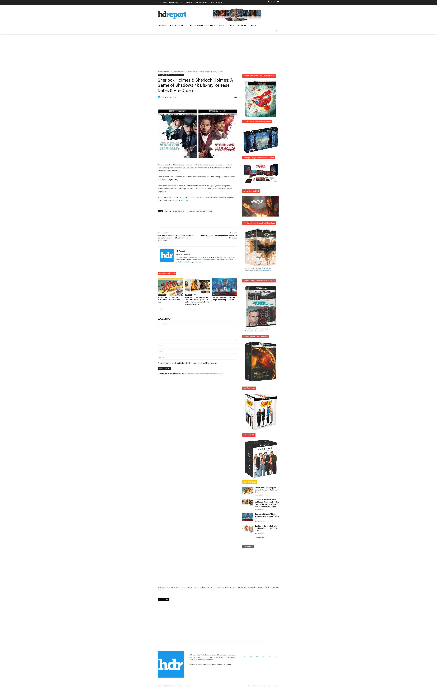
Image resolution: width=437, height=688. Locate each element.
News (169, 75)
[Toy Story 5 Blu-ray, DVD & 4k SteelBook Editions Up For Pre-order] (247, 529)
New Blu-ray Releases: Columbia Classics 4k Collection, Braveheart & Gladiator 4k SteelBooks (176, 237)
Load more (260, 538)
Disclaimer (268, 686)
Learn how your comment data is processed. (205, 374)
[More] (217, 103)
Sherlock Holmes (178, 211)
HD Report (166, 97)
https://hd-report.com (183, 254)
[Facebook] (268, 1)
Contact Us (258, 686)
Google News (202, 259)
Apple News (188, 262)
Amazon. (199, 198)
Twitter (180, 262)
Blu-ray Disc (167, 72)
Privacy (276, 686)
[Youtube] (278, 1)
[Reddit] (263, 656)
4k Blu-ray (167, 211)
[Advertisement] (218, 51)
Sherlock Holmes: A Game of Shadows (199, 211)
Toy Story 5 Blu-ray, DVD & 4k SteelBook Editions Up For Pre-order (266, 528)
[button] (276, 31)
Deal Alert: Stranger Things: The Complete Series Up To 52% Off (267, 516)
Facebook (199, 262)
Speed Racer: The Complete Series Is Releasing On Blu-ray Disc (169, 300)
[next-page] (162, 309)
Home (160, 72)
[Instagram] (271, 1)
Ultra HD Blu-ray (178, 75)
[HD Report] (172, 15)
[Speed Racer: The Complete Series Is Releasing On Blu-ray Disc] (170, 287)
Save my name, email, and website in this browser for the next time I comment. (189, 363)
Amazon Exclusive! (265, 270)
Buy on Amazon (260, 331)
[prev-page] (159, 309)
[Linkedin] (257, 656)
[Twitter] (274, 1)
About (249, 686)
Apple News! (205, 664)
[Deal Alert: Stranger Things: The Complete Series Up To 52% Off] (224, 287)
